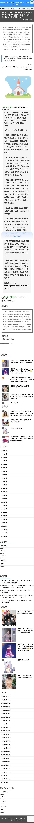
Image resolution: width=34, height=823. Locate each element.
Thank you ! (14, 403)
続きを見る (17, 236)
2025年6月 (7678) (5, 710)
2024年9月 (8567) (5, 741)
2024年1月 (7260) (5, 768)
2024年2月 (4, 519)
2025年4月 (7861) (5, 717)
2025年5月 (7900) (5, 713)
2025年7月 (4, 461)
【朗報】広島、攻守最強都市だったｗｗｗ (13, 47)
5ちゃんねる (4, 546)
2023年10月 (4, 533)
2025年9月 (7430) (5, 700)
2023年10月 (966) (5, 779)
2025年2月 (4, 478)
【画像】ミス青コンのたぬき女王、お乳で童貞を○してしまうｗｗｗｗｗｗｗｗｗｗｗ (21, 396)
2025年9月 (4, 454)
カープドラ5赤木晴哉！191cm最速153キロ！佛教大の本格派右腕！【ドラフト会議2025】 (17, 29)
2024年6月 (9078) (5, 751)
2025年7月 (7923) (5, 706)
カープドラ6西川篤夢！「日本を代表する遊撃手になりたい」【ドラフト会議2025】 (17, 27)
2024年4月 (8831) (5, 758)
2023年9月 (4, 536)
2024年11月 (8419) (6, 734)
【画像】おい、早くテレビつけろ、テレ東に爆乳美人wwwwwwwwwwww (25, 630)
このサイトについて (16, 428)
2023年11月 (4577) (6, 775)
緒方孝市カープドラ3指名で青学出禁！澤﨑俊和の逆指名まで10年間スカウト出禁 (17, 44)
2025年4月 (4, 471)
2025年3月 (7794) (5, 720)
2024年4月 (4, 512)
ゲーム (3, 550)
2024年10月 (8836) (6, 737)
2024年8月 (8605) (5, 744)
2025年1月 (4, 481)
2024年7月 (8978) (5, 748)
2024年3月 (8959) (5, 761)
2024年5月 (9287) (5, 755)
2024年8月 (4, 498)
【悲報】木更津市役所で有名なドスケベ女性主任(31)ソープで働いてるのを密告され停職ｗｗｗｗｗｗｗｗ (22, 379)
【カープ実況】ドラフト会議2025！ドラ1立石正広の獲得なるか (17, 42)
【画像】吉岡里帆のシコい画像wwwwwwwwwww (19, 387)
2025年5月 (4, 468)
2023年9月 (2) (4, 782)
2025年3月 (4, 474)
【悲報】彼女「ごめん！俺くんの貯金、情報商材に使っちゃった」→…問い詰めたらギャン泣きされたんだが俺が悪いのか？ (17, 49)
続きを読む (4, 306)
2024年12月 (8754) (6, 731)
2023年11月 (4, 529)
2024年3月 (4, 516)
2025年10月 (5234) (6, 696)
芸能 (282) (3, 560)
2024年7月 (4, 502)
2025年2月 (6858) (5, 724)
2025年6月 (4, 464)
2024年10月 (4, 492)
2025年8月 (4, 457)
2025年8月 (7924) (5, 703)
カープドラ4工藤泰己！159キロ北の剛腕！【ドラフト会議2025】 (17, 32)
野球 (11, 343)
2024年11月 (4, 488)
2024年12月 (4, 485)
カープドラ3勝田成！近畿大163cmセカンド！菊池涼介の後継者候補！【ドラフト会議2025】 (17, 34)
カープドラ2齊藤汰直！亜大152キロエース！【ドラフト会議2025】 (17, 37)
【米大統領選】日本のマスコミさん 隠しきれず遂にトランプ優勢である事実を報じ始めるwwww (21, 438)
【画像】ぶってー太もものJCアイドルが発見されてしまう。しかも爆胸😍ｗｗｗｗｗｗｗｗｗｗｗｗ (21, 371)
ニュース (3, 555)
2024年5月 (4, 509)
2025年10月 (4, 450)
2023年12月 (4, 526)
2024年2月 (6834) (5, 765)
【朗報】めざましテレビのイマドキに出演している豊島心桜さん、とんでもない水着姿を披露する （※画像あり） (21, 413)
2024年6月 (4, 505)
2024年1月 (4, 522)
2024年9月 (4, 495)
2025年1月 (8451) (5, 727)
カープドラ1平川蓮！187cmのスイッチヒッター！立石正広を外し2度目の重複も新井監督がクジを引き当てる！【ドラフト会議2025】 (17, 39)
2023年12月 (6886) (6, 772)
